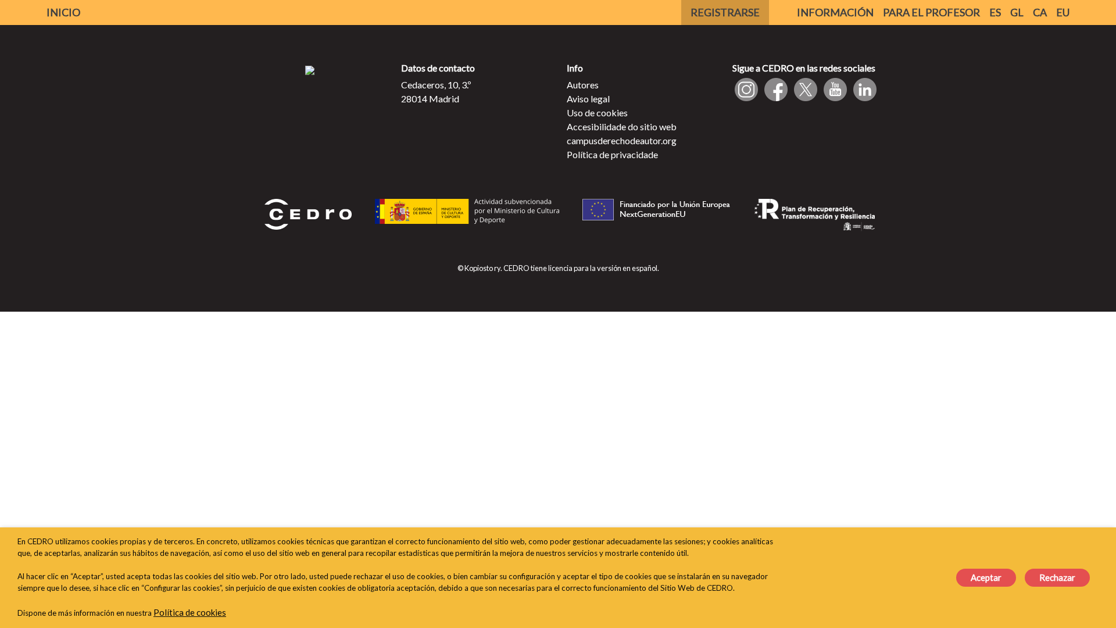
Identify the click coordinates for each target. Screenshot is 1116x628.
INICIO (63, 12)
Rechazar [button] (1057, 577)
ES (995, 12)
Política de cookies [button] (189, 612)
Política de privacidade (612, 154)
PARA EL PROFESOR (931, 12)
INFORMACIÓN (835, 12)
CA (1040, 12)
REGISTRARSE (725, 12)
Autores (583, 84)
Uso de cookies (597, 112)
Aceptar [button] (986, 577)
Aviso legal (588, 98)
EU (1063, 12)
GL (1017, 12)
